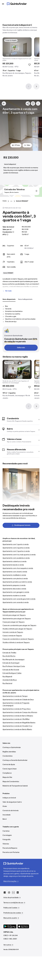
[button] (21, 419)
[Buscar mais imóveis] (4, 103)
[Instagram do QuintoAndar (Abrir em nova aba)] (9, 892)
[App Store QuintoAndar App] (23, 926)
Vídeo (28, 145)
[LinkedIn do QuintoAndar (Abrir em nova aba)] (17, 892)
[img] (17, 47)
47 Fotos (17, 145)
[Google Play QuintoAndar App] (10, 926)
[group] (17, 57)
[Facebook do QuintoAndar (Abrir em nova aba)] (4, 892)
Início (5, 201)
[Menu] (3, 4)
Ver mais (8, 291)
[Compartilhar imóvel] (28, 103)
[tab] (9, 299)
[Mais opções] (38, 103)
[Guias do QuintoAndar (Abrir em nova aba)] (13, 892)
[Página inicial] (17, 4)
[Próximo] (36, 86)
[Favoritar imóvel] (33, 103)
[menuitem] (6, 201)
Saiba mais (21, 347)
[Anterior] (29, 86)
